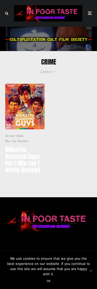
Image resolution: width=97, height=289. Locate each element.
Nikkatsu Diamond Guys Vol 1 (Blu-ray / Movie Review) (22, 160)
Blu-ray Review (16, 141)
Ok (49, 281)
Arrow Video (14, 136)
